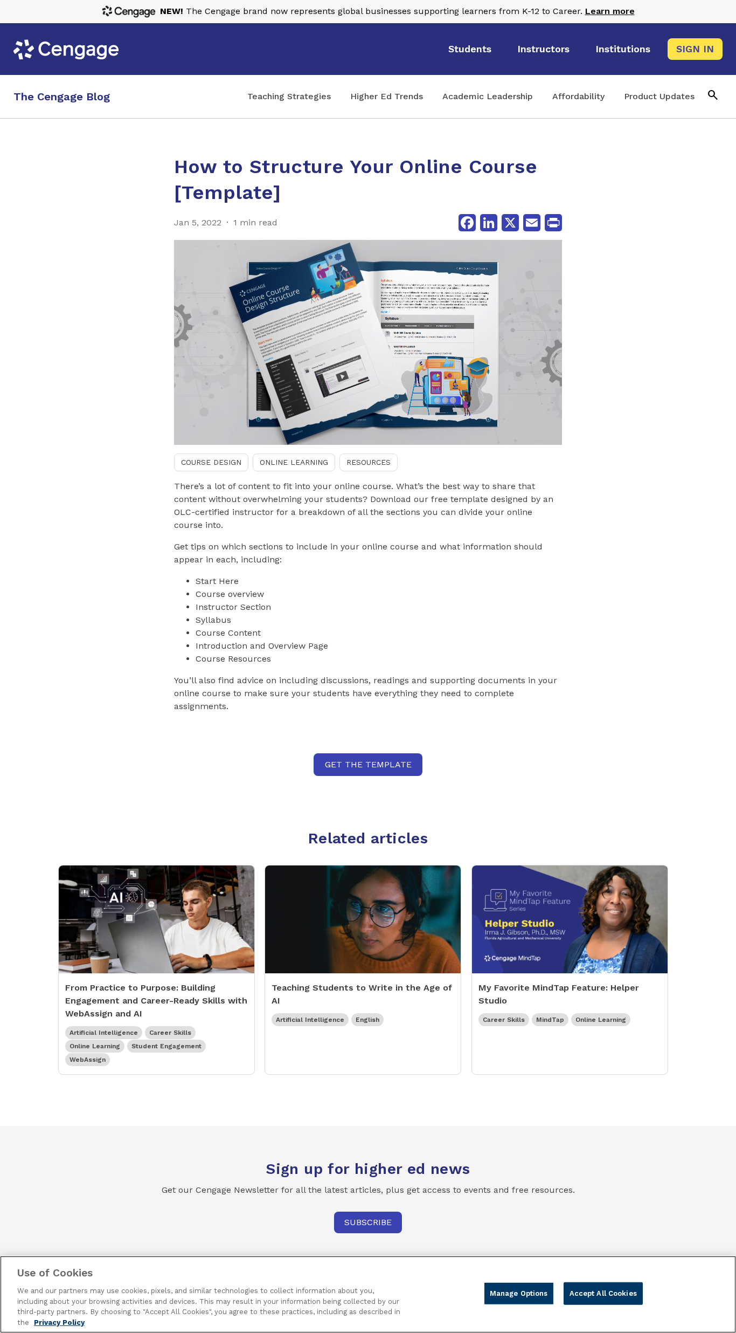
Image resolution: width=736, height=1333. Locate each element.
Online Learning (294, 462)
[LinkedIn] (488, 222)
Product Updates (659, 96)
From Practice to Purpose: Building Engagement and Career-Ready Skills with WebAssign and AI (156, 1000)
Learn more (610, 11)
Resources (368, 462)
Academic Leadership (487, 96)
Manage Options (519, 1293)
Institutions (622, 48)
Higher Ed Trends (386, 96)
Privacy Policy (59, 1322)
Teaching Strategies (289, 96)
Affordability (578, 96)
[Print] (553, 222)
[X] (510, 222)
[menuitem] (470, 49)
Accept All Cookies (603, 1293)
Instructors (543, 48)
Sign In (695, 48)
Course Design (211, 462)
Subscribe (368, 1222)
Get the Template (368, 764)
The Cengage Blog (61, 96)
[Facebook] (467, 222)
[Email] (531, 222)
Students (469, 48)
